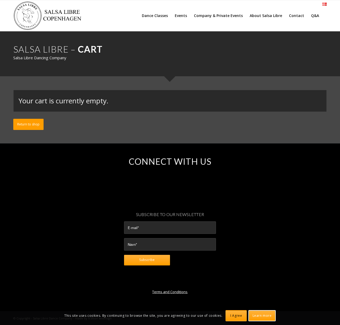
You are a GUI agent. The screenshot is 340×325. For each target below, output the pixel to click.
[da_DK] (324, 4)
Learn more (262, 315)
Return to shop (28, 124)
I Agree (236, 315)
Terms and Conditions (170, 291)
